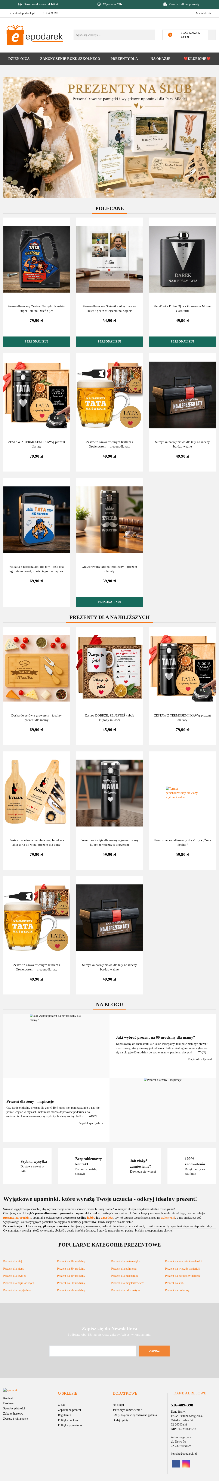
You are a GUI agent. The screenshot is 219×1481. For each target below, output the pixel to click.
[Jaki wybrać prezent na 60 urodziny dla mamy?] (56, 1046)
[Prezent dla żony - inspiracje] (163, 1110)
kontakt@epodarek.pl (22, 13)
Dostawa (8, 1403)
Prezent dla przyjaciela (17, 1290)
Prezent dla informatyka (125, 1290)
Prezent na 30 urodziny (71, 1268)
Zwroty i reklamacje (15, 1418)
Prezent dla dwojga (14, 1275)
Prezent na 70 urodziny (71, 1290)
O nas (61, 1404)
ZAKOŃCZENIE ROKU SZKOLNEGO (70, 58)
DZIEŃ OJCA (19, 58)
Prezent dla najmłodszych (18, 1283)
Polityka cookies (68, 1420)
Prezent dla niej (12, 1261)
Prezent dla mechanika (124, 1275)
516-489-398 (50, 13)
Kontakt (8, 1398)
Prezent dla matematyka (125, 1261)
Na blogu (118, 1404)
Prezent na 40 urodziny (71, 1275)
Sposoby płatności (14, 1408)
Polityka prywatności (70, 1425)
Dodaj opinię (120, 1420)
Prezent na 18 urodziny (71, 1261)
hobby (91, 1217)
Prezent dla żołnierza (123, 1268)
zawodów (107, 1217)
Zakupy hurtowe (13, 1413)
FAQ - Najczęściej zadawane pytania (135, 1415)
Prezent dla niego (13, 1268)
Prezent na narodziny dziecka (182, 1275)
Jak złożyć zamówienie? (127, 1410)
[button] (67, 1393)
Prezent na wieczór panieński (182, 1268)
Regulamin (64, 1415)
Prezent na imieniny (177, 1290)
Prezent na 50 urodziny (71, 1283)
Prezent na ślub (174, 1283)
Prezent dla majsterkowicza (127, 1283)
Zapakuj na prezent (69, 1410)
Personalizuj (36, 341)
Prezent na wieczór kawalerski (183, 1261)
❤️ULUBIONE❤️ (197, 58)
